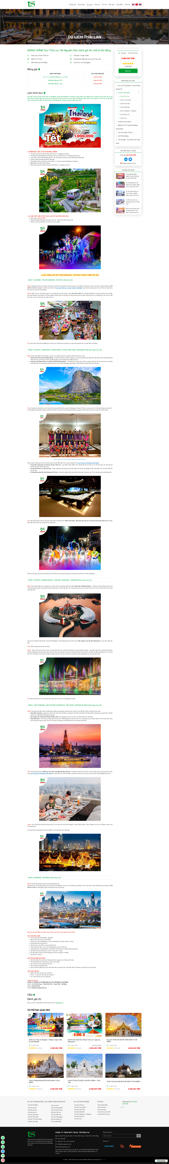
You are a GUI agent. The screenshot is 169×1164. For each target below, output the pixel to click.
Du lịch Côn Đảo (33, 1121)
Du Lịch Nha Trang (57, 1110)
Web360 (103, 1159)
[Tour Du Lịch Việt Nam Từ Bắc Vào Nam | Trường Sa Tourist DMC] (31, 4)
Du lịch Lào (123, 118)
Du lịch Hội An (33, 1108)
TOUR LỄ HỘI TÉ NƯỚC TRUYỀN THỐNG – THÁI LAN (84, 1081)
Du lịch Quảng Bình (57, 1108)
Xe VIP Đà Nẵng (123, 136)
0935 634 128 (61, 1141)
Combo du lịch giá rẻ (124, 122)
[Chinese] (136, 4)
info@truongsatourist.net (129, 163)
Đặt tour (128, 71)
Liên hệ (127, 4)
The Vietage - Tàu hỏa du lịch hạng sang (128, 141)
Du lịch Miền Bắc (56, 1121)
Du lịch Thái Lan (75, 41)
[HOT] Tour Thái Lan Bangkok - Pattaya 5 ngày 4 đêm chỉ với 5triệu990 (45, 1040)
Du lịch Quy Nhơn (34, 1114)
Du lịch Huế (55, 1105)
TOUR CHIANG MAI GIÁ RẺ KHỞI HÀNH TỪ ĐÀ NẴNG (44, 1081)
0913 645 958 (61, 1138)
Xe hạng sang (102, 1109)
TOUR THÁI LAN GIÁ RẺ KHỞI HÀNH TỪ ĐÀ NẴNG (123, 1081)
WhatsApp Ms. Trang (3, 1142)
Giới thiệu (81, 4)
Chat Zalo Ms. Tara (3, 1151)
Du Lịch (89, 4)
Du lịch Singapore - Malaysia (128, 111)
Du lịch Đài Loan (124, 114)
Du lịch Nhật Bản (125, 107)
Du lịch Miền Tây (56, 1114)
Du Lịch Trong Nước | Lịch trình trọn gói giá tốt (128, 87)
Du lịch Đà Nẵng (33, 1105)
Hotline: (128, 155)
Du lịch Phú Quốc (33, 1117)
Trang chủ (72, 4)
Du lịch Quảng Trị (57, 1119)
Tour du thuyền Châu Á (125, 132)
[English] (133, 4)
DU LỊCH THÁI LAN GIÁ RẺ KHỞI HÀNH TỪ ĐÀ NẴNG (122, 1040)
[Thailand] (140, 4)
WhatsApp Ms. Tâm (3, 1147)
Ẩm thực (112, 4)
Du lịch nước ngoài (64, 41)
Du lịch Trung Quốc (125, 100)
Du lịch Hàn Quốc (125, 103)
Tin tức (104, 4)
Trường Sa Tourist (3, 1138)
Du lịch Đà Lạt (33, 1112)
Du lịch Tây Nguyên (57, 1117)
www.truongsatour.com (64, 1147)
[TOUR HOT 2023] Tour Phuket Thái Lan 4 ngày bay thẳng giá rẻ (84, 1040)
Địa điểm (120, 4)
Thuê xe (97, 4)
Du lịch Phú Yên (56, 1112)
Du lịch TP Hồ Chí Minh (35, 1119)
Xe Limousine (102, 1107)
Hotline (3, 1160)
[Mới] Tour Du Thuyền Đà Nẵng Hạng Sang (127, 127)
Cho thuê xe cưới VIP (104, 1112)
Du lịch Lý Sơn (33, 1110)
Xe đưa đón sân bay (104, 1114)
